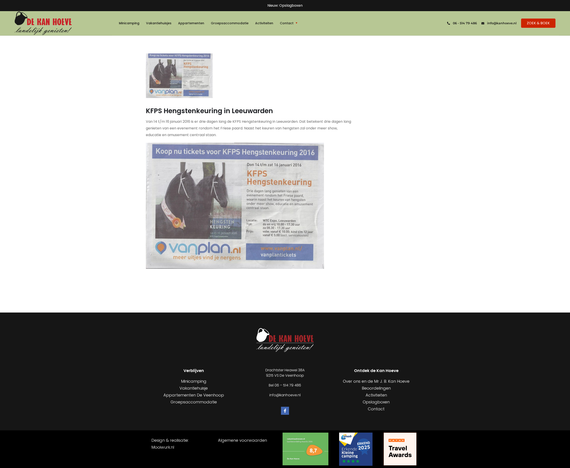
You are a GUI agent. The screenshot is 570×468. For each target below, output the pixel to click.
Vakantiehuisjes (158, 23)
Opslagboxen (376, 402)
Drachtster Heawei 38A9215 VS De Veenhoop (285, 373)
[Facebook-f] (285, 411)
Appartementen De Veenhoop (193, 395)
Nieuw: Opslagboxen (285, 5)
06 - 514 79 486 (465, 23)
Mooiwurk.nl (162, 447)
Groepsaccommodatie (229, 23)
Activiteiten (264, 23)
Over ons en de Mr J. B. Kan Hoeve (376, 381)
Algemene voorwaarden (242, 440)
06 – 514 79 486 (288, 385)
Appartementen (191, 23)
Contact (286, 23)
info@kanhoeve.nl (502, 23)
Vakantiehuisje (193, 388)
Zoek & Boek (538, 23)
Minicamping (129, 23)
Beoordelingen (376, 388)
